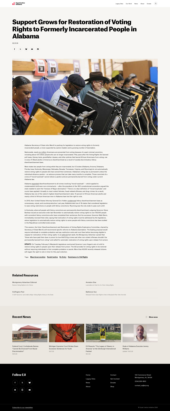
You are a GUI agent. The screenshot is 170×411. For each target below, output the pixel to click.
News (136, 3)
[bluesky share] (26, 49)
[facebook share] (14, 49)
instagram (15, 390)
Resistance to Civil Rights (78, 257)
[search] (156, 3)
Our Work (129, 3)
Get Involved (115, 379)
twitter (22, 382)
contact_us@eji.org (142, 385)
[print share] (38, 49)
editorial (65, 235)
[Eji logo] (18, 3)
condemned (71, 200)
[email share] (32, 49)
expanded (35, 183)
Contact (113, 375)
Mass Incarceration (37, 257)
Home (88, 375)
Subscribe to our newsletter (22, 407)
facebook (15, 382)
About (142, 3)
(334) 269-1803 (140, 381)
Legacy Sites (119, 3)
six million (42, 152)
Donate (149, 3)
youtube (29, 390)
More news (153, 317)
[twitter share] (20, 49)
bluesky (29, 382)
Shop (112, 386)
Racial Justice (52, 257)
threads (22, 390)
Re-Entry (63, 257)
